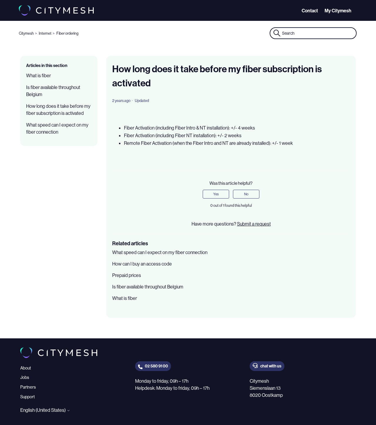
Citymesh (26, 33)
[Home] (56, 10)
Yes (216, 194)
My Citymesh (338, 11)
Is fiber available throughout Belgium (53, 90)
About (25, 368)
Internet (45, 33)
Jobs (24, 377)
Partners (28, 387)
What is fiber (38, 75)
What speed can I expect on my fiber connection (57, 128)
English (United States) (43, 410)
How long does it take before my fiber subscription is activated (58, 109)
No (246, 194)
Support (27, 396)
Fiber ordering (67, 33)
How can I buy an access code (142, 264)
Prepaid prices (126, 275)
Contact (310, 11)
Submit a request (254, 224)
